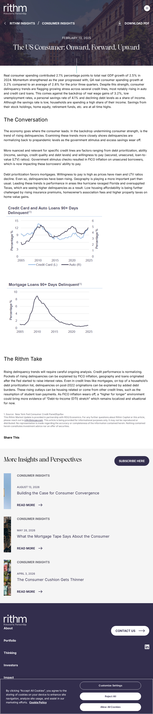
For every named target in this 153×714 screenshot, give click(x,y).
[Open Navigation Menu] (147, 8)
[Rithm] (15, 9)
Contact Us (125, 631)
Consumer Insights (58, 23)
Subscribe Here (132, 461)
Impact (9, 677)
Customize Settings (110, 685)
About (8, 628)
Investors (11, 665)
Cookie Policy (38, 702)
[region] (76, 696)
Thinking (10, 653)
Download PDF (137, 23)
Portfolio (10, 640)
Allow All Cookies (110, 706)
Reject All (110, 696)
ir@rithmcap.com (33, 420)
